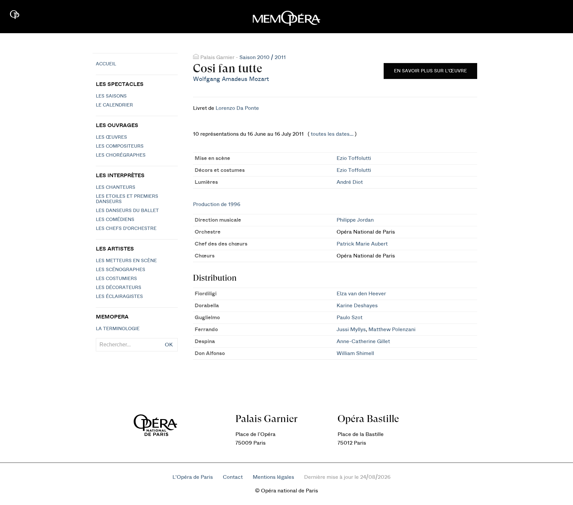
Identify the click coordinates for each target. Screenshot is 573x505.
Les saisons (111, 96)
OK (169, 344)
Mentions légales (273, 477)
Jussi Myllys (351, 329)
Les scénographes (120, 269)
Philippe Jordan (355, 220)
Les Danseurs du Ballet (127, 210)
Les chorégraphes (121, 155)
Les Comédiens (115, 219)
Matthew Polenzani (391, 329)
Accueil (106, 64)
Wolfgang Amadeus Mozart (231, 79)
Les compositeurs (120, 146)
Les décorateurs (118, 287)
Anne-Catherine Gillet (363, 341)
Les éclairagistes (119, 296)
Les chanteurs (115, 187)
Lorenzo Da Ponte (237, 108)
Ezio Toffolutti (354, 158)
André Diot (350, 182)
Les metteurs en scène (126, 260)
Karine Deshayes (357, 305)
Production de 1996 (216, 204)
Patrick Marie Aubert (362, 244)
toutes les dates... (332, 134)
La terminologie (118, 328)
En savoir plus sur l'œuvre (430, 71)
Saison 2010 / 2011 (262, 57)
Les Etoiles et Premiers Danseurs (127, 199)
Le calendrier (114, 105)
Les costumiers (116, 278)
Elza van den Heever (361, 293)
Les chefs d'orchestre (126, 228)
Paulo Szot (349, 317)
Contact (233, 477)
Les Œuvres (111, 137)
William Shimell (355, 353)
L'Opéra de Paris (192, 477)
